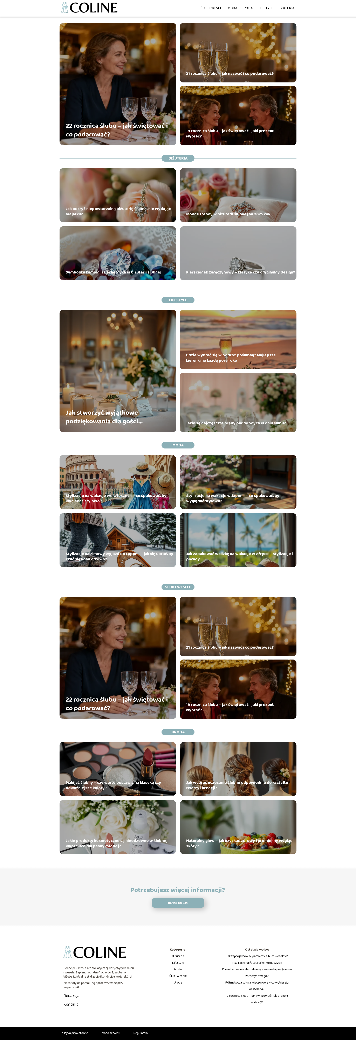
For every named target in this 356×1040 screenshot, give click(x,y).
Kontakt (70, 1004)
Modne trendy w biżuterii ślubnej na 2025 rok (228, 214)
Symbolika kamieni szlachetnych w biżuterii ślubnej (113, 272)
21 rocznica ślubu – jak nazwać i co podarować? (230, 73)
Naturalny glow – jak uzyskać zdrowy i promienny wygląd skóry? (239, 843)
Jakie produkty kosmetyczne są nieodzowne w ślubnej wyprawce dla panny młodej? (116, 843)
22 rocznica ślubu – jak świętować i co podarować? (117, 130)
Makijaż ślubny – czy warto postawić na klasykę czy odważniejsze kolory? (113, 785)
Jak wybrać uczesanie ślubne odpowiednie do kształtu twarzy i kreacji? (237, 785)
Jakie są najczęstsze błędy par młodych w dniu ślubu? (236, 423)
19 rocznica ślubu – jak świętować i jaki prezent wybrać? (230, 133)
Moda (232, 8)
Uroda (247, 8)
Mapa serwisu (111, 1033)
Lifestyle (265, 8)
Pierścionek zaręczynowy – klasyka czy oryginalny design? (240, 272)
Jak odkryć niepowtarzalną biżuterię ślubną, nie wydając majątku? (118, 211)
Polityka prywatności (74, 1033)
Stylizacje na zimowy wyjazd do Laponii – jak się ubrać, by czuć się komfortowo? (119, 556)
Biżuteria (286, 8)
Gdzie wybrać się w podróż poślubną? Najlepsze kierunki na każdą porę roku (231, 357)
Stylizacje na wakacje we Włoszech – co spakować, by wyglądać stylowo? (116, 498)
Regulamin (140, 1033)
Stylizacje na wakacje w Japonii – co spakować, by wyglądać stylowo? (232, 498)
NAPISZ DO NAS (178, 903)
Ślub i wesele (212, 8)
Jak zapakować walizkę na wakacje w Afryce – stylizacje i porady (239, 556)
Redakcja (71, 995)
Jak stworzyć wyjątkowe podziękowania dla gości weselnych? (102, 417)
